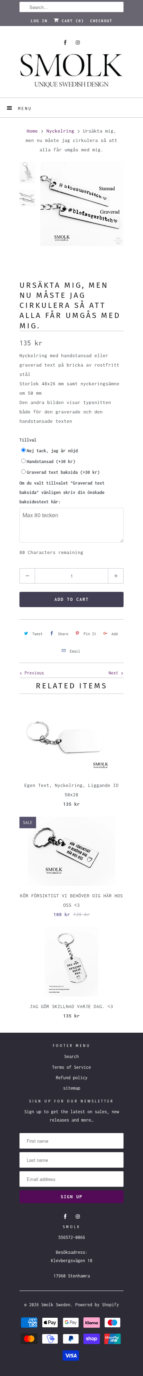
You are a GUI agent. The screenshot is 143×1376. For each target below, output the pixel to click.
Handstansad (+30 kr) (51, 461)
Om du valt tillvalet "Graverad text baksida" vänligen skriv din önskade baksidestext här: (61, 492)
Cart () (71, 21)
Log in (39, 21)
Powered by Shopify (97, 1304)
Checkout (101, 21)
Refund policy (71, 1077)
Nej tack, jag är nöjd (52, 450)
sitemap (71, 1088)
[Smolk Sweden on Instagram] (77, 42)
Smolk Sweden (55, 1304)
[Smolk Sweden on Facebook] (65, 42)
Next (115, 673)
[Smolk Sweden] (71, 73)
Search (71, 1056)
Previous (33, 673)
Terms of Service (71, 1067)
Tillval (27, 440)
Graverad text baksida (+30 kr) (63, 472)
